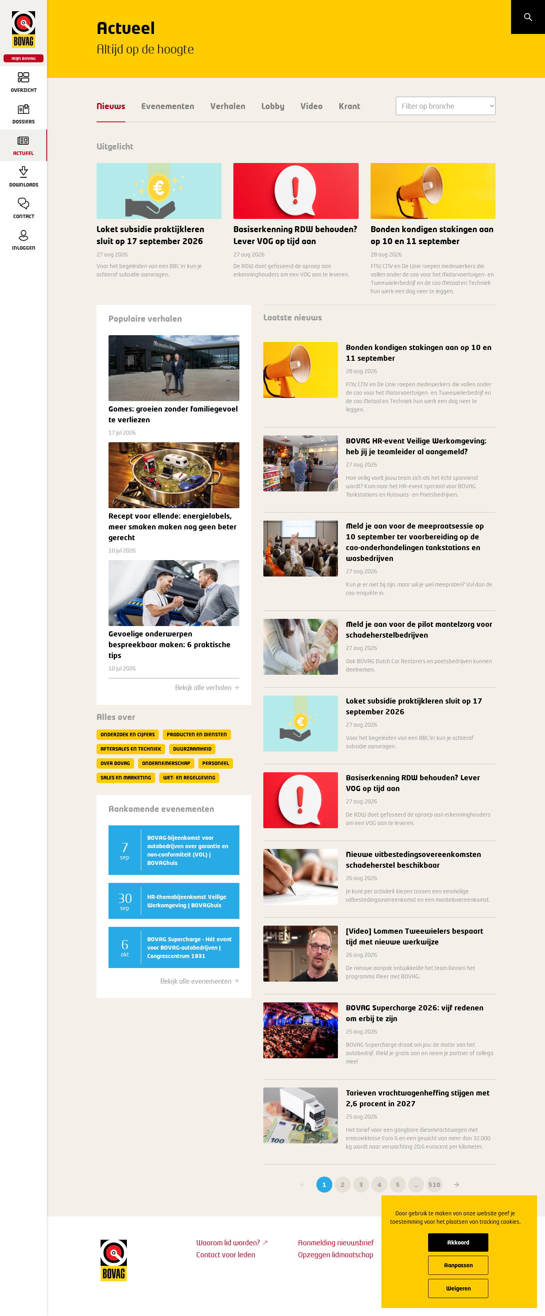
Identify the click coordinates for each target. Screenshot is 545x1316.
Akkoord (458, 1242)
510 (434, 1184)
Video (311, 106)
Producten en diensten (197, 735)
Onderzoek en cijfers (128, 735)
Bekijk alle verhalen (203, 687)
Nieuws (111, 106)
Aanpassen (458, 1265)
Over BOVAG (115, 763)
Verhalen (227, 106)
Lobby (272, 106)
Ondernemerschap (166, 763)
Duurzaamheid (192, 749)
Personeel (215, 763)
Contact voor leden (225, 1254)
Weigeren (458, 1288)
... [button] (416, 1184)
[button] (456, 1184)
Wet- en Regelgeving (189, 778)
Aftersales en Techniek (131, 749)
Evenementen (167, 106)
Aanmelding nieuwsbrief (336, 1242)
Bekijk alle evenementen (195, 981)
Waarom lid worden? (228, 1242)
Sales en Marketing (126, 778)
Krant (349, 106)
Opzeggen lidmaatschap (335, 1254)
